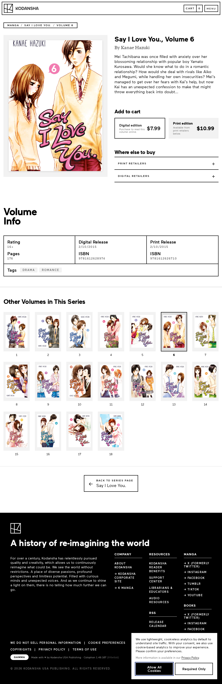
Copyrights (20, 649)
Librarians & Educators (161, 589)
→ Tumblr (192, 583)
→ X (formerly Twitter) (196, 564)
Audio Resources (159, 600)
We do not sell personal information (45, 642)
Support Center (156, 579)
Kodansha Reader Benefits (158, 567)
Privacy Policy (52, 649)
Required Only (194, 669)
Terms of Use (85, 649)
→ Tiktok (191, 589)
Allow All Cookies (154, 669)
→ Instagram (195, 572)
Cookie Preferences (106, 642)
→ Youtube (193, 595)
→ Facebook (194, 578)
